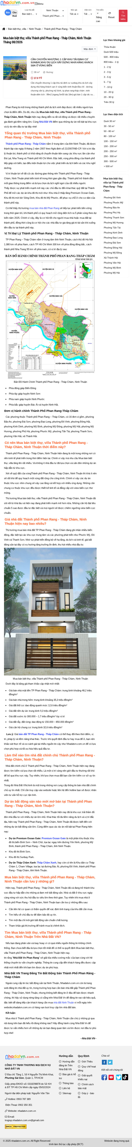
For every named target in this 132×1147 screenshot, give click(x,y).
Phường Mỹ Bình (112, 267)
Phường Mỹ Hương (113, 222)
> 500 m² (108, 166)
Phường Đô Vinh (112, 197)
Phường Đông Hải (113, 247)
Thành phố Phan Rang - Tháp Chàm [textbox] (53, 16)
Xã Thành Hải (111, 257)
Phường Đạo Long (113, 237)
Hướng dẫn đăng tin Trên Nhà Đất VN (67, 1065)
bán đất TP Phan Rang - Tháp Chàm (39, 734)
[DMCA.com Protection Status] (16, 1128)
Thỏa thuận (110, 47)
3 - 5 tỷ (107, 77)
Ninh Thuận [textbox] (52, 10)
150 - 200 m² (110, 146)
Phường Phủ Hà (112, 212)
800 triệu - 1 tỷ (111, 62)
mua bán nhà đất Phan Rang (44, 208)
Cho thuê (14, 13)
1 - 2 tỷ (107, 67)
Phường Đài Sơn (112, 242)
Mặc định (89, 49)
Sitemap (66, 1093)
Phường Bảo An (112, 207)
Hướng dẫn (66, 1056)
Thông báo (68, 1083)
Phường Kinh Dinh (113, 232)
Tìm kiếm (123, 17)
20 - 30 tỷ (108, 97)
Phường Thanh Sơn (114, 217)
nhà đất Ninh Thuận (63, 1002)
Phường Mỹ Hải (112, 272)
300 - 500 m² (110, 161)
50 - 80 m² (109, 131)
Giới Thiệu (87, 1061)
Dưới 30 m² (109, 121)
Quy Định (83, 1056)
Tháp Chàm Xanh (46, 862)
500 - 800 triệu (111, 57)
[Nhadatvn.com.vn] (17, 5)
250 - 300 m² (110, 156)
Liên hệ (66, 1088)
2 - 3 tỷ (107, 72)
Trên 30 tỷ (109, 102)
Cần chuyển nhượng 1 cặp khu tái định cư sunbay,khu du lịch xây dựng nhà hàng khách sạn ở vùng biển (62, 62)
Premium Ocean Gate (54, 838)
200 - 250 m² (110, 151)
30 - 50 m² (109, 126)
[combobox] (29, 14)
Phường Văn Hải (112, 262)
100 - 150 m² (110, 141)
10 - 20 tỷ (108, 92)
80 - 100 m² (110, 136)
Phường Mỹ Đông (113, 252)
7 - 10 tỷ (108, 87)
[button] (36, 4)
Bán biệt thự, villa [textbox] (30, 14)
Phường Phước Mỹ (113, 202)
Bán (8, 12)
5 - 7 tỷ (107, 82)
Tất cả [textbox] (73, 14)
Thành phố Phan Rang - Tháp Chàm (26, 143)
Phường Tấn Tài (112, 227)
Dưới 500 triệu (111, 52)
